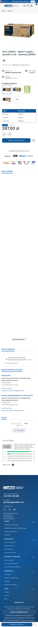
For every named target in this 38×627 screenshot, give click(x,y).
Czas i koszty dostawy (11, 563)
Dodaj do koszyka (16, 140)
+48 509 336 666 (11, 496)
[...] (19, 30)
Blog (5, 599)
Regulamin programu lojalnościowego (15, 528)
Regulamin (7, 535)
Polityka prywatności (10, 584)
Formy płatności (9, 560)
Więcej (33, 1)
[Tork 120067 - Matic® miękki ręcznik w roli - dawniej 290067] (7, 89)
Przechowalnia (8, 549)
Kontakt (6, 592)
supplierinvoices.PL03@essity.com (12, 390)
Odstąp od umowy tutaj (11, 578)
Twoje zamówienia (9, 542)
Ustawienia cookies (10, 552)
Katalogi (6, 581)
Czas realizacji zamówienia (12, 567)
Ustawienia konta (9, 546)
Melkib (3, 11)
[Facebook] (4, 509)
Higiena (9, 11)
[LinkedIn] (9, 509)
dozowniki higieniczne (26, 231)
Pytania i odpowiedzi (10, 531)
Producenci (7, 574)
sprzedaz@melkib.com (13, 502)
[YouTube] (14, 509)
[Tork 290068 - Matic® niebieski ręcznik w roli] (17, 89)
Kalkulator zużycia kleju (11, 525)
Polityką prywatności (28, 620)
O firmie (6, 595)
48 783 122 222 (6, 388)
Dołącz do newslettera (19, 612)
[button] (19, 339)
